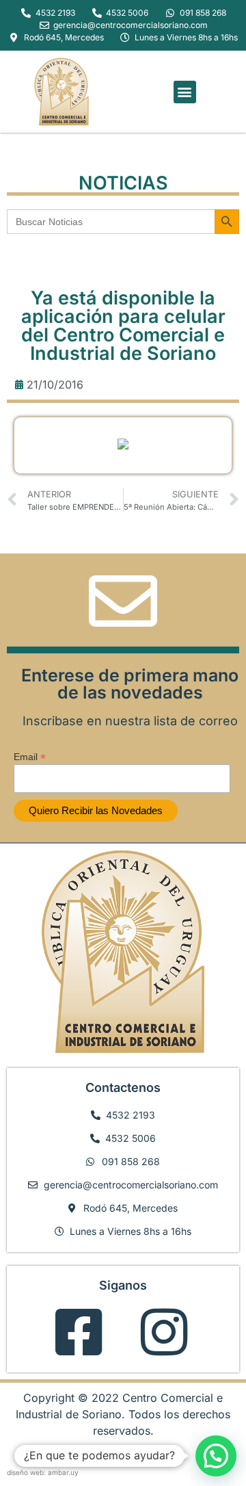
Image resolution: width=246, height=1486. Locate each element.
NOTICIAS (123, 183)
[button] (185, 92)
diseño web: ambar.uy (43, 1472)
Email (30, 756)
